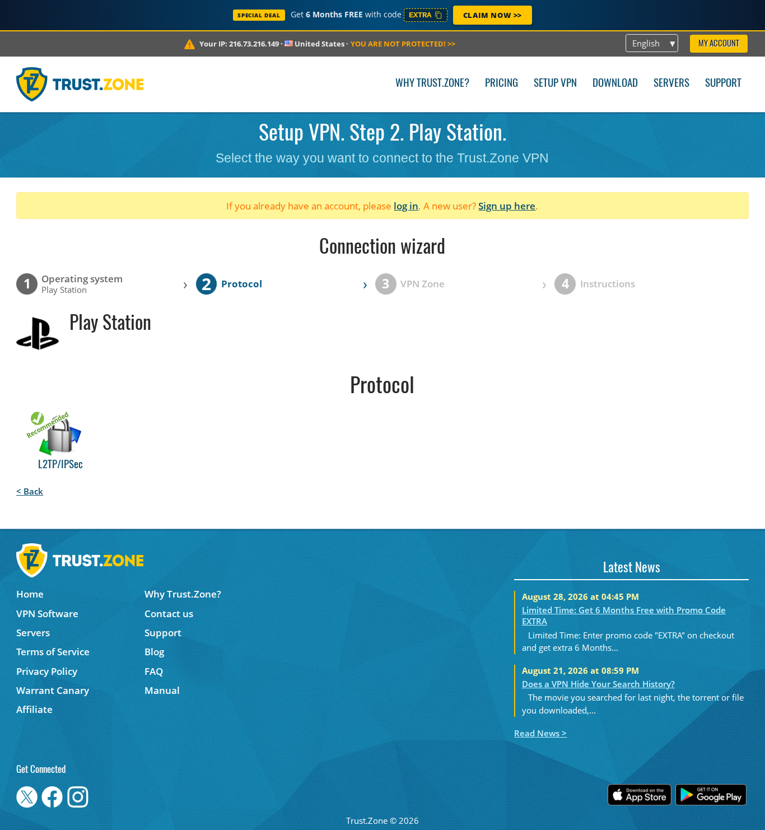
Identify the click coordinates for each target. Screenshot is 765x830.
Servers (671, 83)
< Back (29, 491)
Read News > (540, 733)
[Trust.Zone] (79, 84)
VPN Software (47, 613)
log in (406, 205)
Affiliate (34, 709)
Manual (162, 690)
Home (30, 593)
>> (403, 44)
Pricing (501, 83)
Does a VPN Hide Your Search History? (598, 683)
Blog (154, 651)
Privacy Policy (46, 671)
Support (723, 83)
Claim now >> (492, 15)
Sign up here (506, 205)
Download (615, 83)
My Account (718, 44)
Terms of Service (53, 651)
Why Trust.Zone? (432, 83)
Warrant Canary (52, 690)
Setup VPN (555, 83)
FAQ (153, 671)
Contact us (168, 613)
